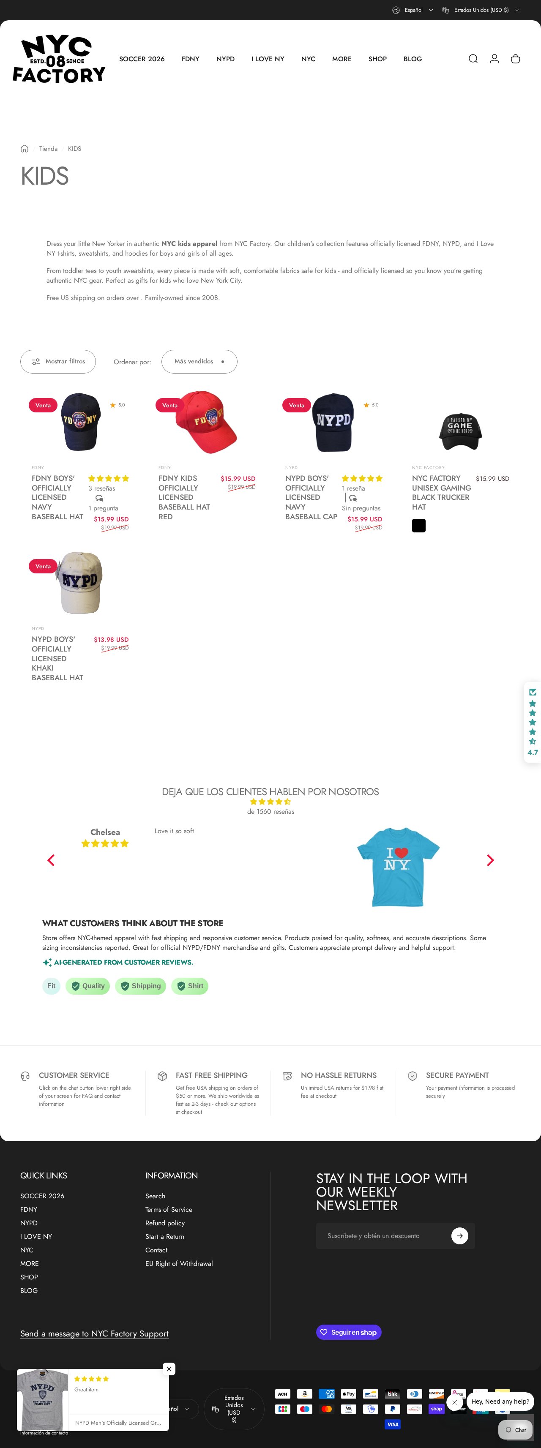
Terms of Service (168, 1209)
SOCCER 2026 (42, 1196)
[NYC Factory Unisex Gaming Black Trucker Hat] (461, 423)
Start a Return (164, 1237)
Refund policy (165, 1223)
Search (155, 1196)
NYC (26, 1250)
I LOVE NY (36, 1237)
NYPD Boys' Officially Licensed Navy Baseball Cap (311, 497)
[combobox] (413, 10)
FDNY (38, 467)
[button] (108, 478)
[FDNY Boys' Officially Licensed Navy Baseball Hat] (80, 423)
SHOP (29, 1277)
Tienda (48, 148)
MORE (29, 1264)
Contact (156, 1250)
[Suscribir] (459, 1235)
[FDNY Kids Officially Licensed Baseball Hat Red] (207, 423)
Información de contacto (44, 1432)
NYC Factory (428, 467)
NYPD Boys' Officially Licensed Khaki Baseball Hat (57, 658)
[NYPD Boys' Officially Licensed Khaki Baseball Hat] (80, 584)
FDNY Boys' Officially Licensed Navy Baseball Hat (57, 497)
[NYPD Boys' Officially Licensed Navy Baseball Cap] (334, 423)
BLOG (29, 1291)
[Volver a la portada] (24, 149)
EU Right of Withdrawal (179, 1264)
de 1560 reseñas (270, 811)
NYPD (291, 467)
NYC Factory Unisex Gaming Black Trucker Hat (441, 493)
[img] (271, 802)
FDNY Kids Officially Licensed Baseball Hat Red (184, 497)
